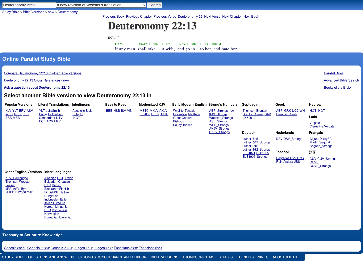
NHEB (9, 192)
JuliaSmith (53, 110)
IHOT (76, 117)
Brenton (261, 110)
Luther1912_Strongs (256, 149)
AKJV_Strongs (219, 128)
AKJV (18, 114)
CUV (313, 158)
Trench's (245, 257)
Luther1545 (250, 138)
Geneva (187, 117)
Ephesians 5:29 (150, 248)
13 (111, 49)
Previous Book (113, 16)
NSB (116, 110)
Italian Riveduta (54, 203)
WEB (9, 114)
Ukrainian (65, 217)
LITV (59, 117)
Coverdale (180, 114)
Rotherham (55, 114)
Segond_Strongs (321, 146)
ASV (30, 110)
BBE (109, 110)
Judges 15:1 (83, 248)
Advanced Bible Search (341, 80)
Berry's (225, 257)
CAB (267, 114)
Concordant (47, 117)
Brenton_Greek (253, 114)
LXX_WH (298, 110)
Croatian (64, 181)
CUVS (314, 162)
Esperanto (51, 188)
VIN (129, 110)
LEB (26, 114)
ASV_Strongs (218, 121)
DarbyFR (326, 138)
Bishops (178, 121)
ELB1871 (249, 153)
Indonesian (51, 199)
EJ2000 (20, 192)
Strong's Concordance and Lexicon (112, 257)
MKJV (154, 110)
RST (60, 178)
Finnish (64, 188)
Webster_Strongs (221, 117)
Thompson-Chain (198, 257)
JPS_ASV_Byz (15, 188)
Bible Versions (33, 12)
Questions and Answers (51, 257)
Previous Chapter (139, 16)
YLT (15, 110)
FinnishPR (51, 192)
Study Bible (10, 12)
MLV (57, 121)
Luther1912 (250, 146)
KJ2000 (145, 114)
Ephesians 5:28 (125, 248)
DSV (279, 138)
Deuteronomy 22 (190, 16)
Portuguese (59, 210)
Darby (43, 114)
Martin (314, 142)
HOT (313, 110)
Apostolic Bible (287, 257)
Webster (24, 181)
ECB (42, 121)
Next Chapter (232, 16)
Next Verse (212, 16)
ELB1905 (262, 153)
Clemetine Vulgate (322, 126)
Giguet (314, 138)
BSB (8, 117)
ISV (123, 110)
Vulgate (315, 123)
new (231, 110)
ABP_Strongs (218, 110)
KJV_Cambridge (16, 178)
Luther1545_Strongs (256, 142)
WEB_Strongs (219, 125)
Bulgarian (50, 181)
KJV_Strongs (218, 114)
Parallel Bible (333, 73)
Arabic (68, 178)
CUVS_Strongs (320, 166)
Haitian (64, 192)
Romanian (51, 217)
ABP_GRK (283, 110)
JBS (297, 161)
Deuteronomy (68, 12)
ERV (22, 110)
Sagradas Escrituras (290, 158)
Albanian (50, 178)
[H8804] (192, 44)
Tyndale (190, 110)
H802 (166, 44)
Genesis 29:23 (38, 248)
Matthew (194, 114)
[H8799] (154, 44)
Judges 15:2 (103, 248)
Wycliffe (178, 110)
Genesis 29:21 (15, 248)
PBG (47, 210)
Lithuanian (62, 206)
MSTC (144, 110)
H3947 (142, 44)
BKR (47, 185)
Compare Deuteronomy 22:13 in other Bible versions (43, 73)
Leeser (10, 185)
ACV (50, 121)
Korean (49, 206)
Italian (64, 199)
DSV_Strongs (293, 138)
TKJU (164, 114)
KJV (8, 110)
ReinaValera (284, 161)
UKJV (155, 114)
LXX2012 (249, 117)
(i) (117, 36)
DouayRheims (182, 125)
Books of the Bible (337, 87)
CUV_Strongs (326, 158)
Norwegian (51, 213)
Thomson (249, 110)
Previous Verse (165, 16)
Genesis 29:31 (61, 248)
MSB (16, 117)
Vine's (263, 257)
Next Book (251, 16)
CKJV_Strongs (219, 132)
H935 (181, 44)
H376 (119, 44)
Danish (56, 185)
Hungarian (51, 196)
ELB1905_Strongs (255, 156)
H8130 (205, 44)
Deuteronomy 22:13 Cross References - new (37, 80)
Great (177, 117)
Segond (324, 142)
